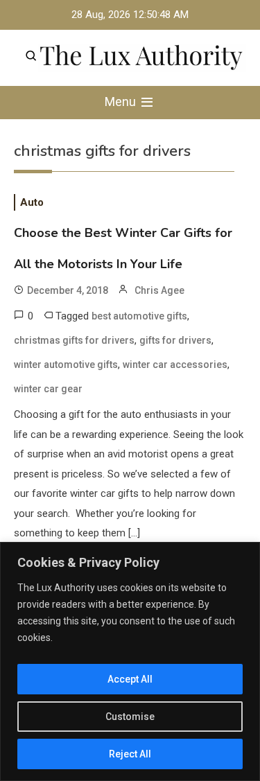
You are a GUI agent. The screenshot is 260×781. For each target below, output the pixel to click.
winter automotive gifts (66, 364)
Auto (32, 202)
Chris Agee (159, 290)
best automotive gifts (139, 316)
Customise (130, 716)
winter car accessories (175, 364)
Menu (122, 101)
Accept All (130, 679)
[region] (130, 661)
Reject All (130, 754)
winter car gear (48, 388)
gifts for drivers (175, 340)
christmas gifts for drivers (74, 340)
